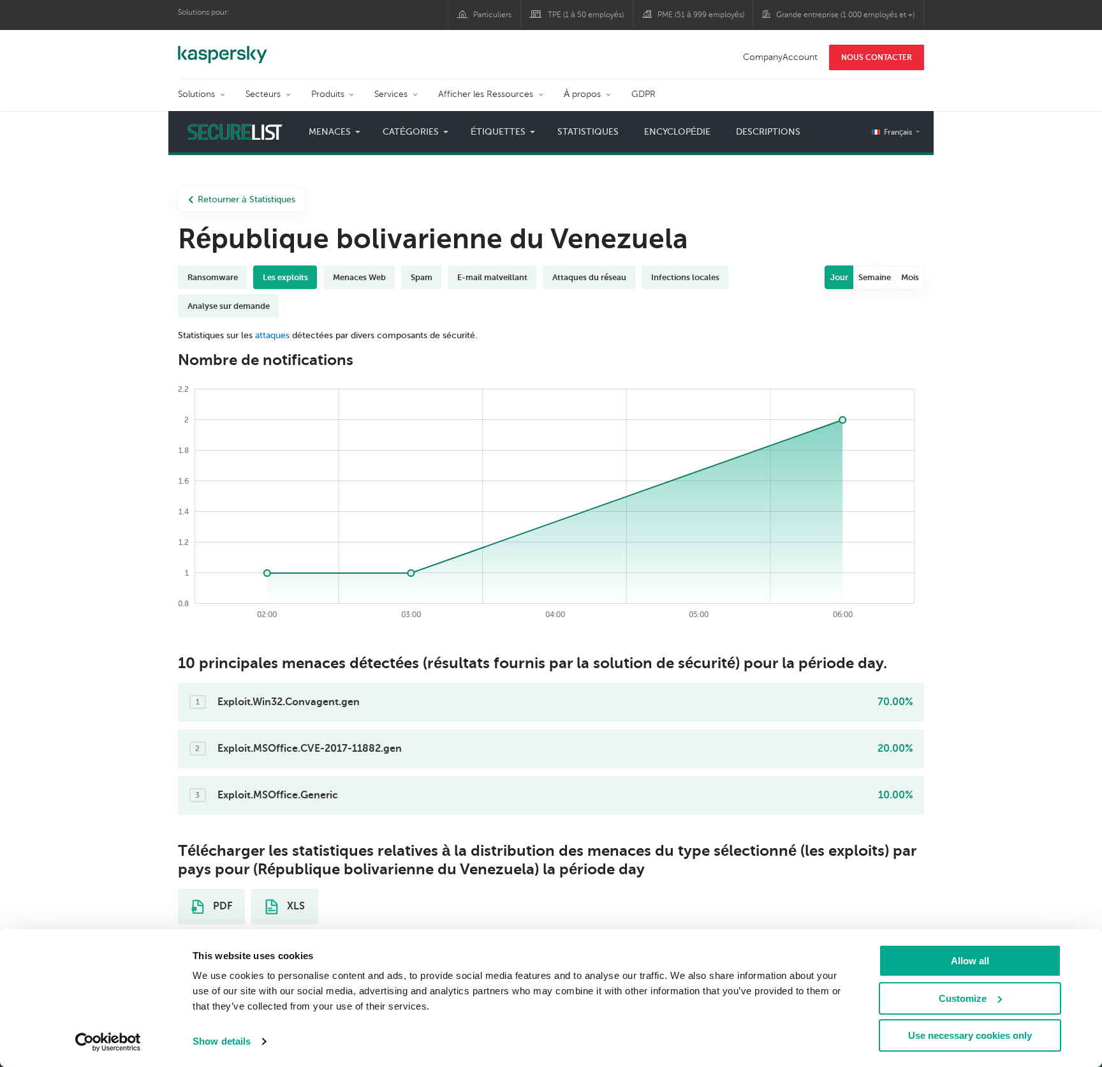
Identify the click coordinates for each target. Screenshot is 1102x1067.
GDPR (643, 94)
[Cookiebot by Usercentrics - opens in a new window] (108, 1042)
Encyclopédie (677, 132)
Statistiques (588, 132)
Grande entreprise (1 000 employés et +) (845, 14)
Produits (327, 94)
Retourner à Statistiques (246, 199)
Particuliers (492, 14)
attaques (272, 335)
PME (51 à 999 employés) (701, 14)
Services (391, 94)
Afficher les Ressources (485, 94)
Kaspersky (222, 48)
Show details (222, 1041)
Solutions (196, 94)
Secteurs (263, 94)
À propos (582, 94)
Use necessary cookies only (970, 1035)
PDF (221, 906)
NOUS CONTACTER (876, 57)
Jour (839, 277)
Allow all (970, 960)
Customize (963, 998)
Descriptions (768, 132)
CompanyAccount (780, 57)
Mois (910, 277)
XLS (294, 906)
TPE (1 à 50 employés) (586, 14)
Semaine (874, 277)
